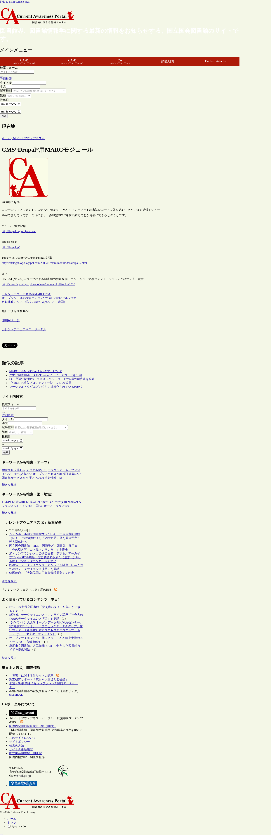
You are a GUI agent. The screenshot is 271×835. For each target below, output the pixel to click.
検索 (3, 115)
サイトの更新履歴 (21, 749)
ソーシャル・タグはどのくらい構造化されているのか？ (46, 386)
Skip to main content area (14, 1)
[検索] (1, 76)
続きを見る (9, 484)
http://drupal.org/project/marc (19, 231)
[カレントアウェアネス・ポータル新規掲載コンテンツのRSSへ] (21, 722)
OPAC (47, 294)
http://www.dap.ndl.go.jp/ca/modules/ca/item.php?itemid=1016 (38, 284)
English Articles (215, 61)
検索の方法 (16, 745)
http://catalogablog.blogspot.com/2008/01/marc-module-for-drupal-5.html (44, 262)
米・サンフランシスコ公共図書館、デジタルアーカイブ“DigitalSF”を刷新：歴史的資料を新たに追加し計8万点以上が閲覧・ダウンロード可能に (45, 557)
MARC (38, 294)
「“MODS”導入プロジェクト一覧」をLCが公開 (40, 382)
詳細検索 (6, 78)
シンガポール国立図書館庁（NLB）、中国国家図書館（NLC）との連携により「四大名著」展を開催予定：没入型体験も (44, 538)
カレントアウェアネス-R (18, 294)
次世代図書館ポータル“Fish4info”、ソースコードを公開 (45, 375)
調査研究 (168, 61)
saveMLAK (16, 694)
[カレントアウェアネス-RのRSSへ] (55, 589)
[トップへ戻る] (1, 834)
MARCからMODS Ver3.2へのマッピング (35, 371)
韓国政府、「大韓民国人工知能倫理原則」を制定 (41, 572)
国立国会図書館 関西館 (25, 753)
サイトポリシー (19, 741)
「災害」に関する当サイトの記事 (31, 675)
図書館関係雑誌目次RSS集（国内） (32, 726)
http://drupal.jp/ (11, 247)
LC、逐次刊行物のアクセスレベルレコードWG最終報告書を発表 (52, 379)
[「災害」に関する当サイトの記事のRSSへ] (57, 675)
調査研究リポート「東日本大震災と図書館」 (38, 679)
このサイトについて (22, 737)
